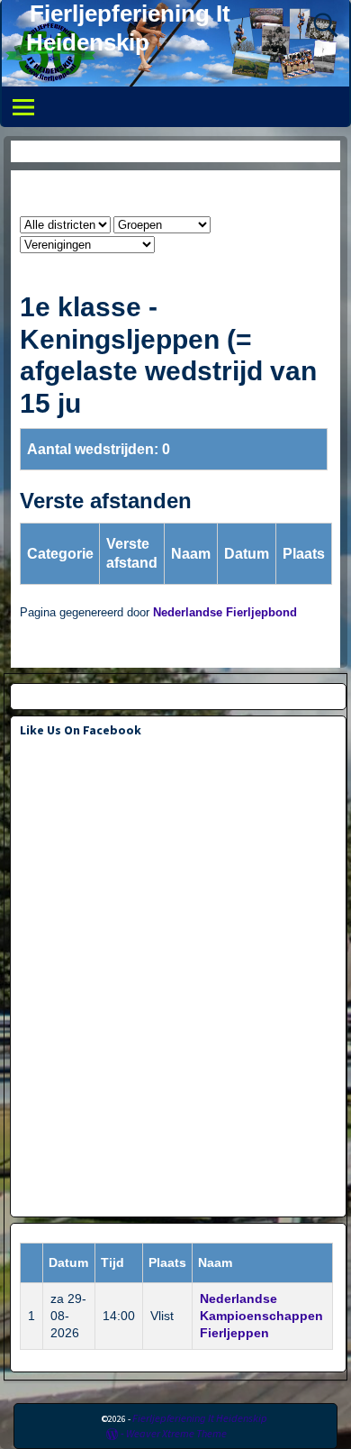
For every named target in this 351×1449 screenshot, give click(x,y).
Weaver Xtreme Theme (176, 1433)
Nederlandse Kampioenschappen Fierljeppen (261, 1315)
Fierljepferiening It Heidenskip (199, 1418)
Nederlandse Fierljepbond (225, 612)
